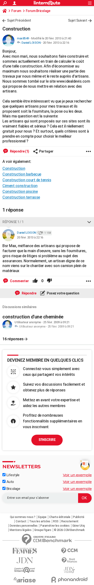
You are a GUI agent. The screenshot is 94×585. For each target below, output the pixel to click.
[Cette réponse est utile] (35, 281)
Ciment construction (20, 185)
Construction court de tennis (26, 180)
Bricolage (13, 489)
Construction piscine (20, 191)
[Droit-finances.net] (69, 560)
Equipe (42, 517)
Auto (10, 482)
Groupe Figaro (42, 530)
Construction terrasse (21, 197)
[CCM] (69, 551)
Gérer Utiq (78, 525)
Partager (46, 151)
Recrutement (70, 521)
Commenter (19, 281)
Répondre (28, 293)
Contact (21, 521)
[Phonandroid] (69, 580)
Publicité (78, 517)
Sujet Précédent (19, 20)
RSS (56, 521)
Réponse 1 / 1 (13, 222)
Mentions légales (20, 530)
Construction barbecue (21, 174)
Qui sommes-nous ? (22, 517)
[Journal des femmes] (24, 551)
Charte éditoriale (59, 517)
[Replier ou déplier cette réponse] (89, 222)
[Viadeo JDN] (69, 570)
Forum (16, 11)
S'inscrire (47, 440)
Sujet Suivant (77, 20)
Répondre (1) (19, 151)
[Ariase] (24, 579)
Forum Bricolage (38, 11)
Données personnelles (24, 525)
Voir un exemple (77, 475)
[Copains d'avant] (24, 570)
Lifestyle (12, 475)
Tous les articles (39, 521)
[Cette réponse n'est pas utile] (49, 281)
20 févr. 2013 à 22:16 (56, 42)
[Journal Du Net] (24, 560)
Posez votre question (62, 293)
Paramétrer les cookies (54, 525)
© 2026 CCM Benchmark (69, 530)
